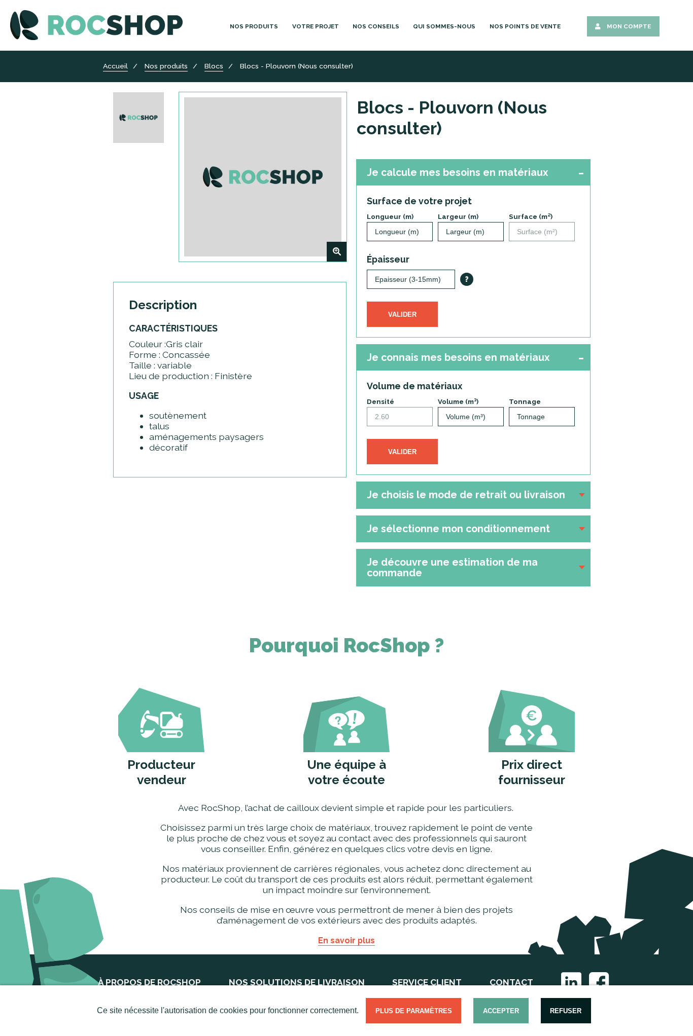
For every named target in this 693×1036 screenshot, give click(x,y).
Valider (402, 314)
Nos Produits (254, 26)
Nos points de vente (525, 26)
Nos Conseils (376, 26)
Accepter (501, 1011)
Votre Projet (315, 26)
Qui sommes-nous (444, 26)
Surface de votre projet (419, 201)
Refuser (565, 1011)
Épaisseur (388, 259)
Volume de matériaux (414, 386)
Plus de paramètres (413, 1011)
